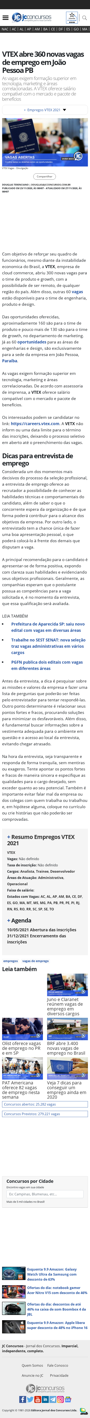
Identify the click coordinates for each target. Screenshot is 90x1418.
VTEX (11, 852)
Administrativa (50, 877)
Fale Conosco (57, 1365)
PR (61, 903)
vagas (77, 291)
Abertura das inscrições (41, 930)
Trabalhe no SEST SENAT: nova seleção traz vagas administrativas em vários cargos (48, 646)
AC (14, 29)
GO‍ (76, 29)
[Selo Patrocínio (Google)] (72, 17)
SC (35, 909)
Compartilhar (44, 176)
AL (21, 29)
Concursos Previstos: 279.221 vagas (32, 1114)
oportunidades (31, 342)
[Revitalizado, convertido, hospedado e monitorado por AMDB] (84, 1411)
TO (51, 909)
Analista (27, 871)
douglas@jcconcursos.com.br (51, 184)
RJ (77, 903)
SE (46, 909)
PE (67, 903)
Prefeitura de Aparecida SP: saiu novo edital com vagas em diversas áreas (48, 627)
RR (28, 909)
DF (61, 29)
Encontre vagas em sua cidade (25, 1187)
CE (53, 29)
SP (40, 909)
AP (29, 29)
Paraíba (9, 361)
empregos (10, 961)
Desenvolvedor (62, 871)
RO (22, 909)
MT (29, 903)
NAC (5, 29)
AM (37, 29)
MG (43, 903)
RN (9, 909)
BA (45, 29)
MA (84, 29)
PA (49, 903)
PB (55, 903)
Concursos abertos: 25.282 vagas (30, 1104)
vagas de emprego (35, 961)
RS (16, 909)
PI (72, 903)
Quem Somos (32, 1365)
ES (68, 29)
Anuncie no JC (32, 1375)
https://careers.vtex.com (35, 423)
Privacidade (59, 1375)
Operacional (17, 884)
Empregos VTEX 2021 (42, 110)
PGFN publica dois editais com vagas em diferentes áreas (47, 665)
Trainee (42, 871)
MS (35, 903)
